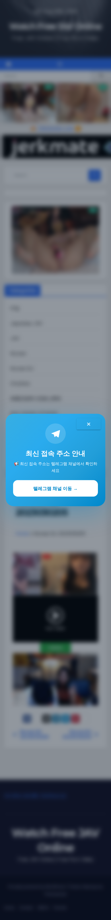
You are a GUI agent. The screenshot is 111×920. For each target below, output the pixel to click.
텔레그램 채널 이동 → (55, 488)
